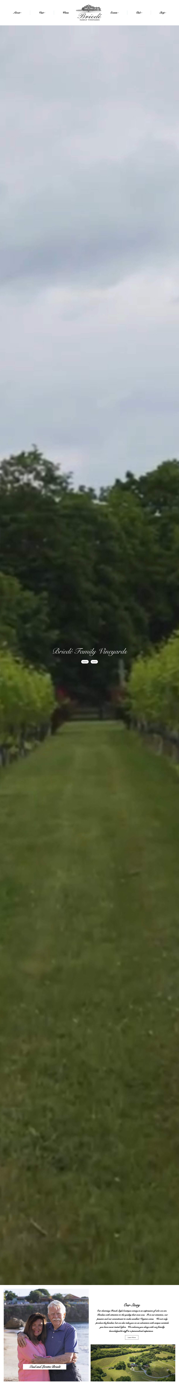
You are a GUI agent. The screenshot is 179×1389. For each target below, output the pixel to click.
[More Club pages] (141, 12)
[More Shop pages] (165, 12)
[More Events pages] (118, 12)
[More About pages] (20, 12)
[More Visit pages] (44, 12)
